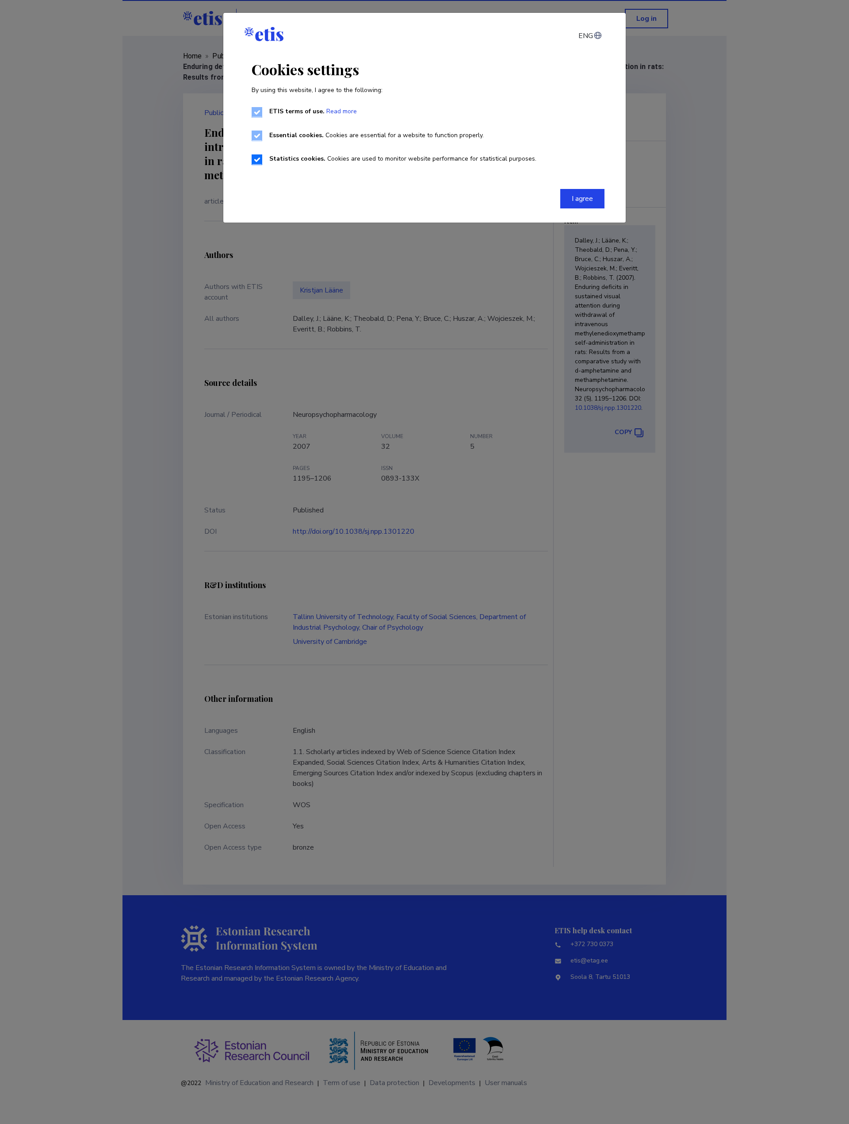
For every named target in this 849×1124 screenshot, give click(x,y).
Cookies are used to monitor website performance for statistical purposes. (402, 158)
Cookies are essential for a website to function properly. (376, 135)
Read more (341, 111)
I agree (582, 199)
